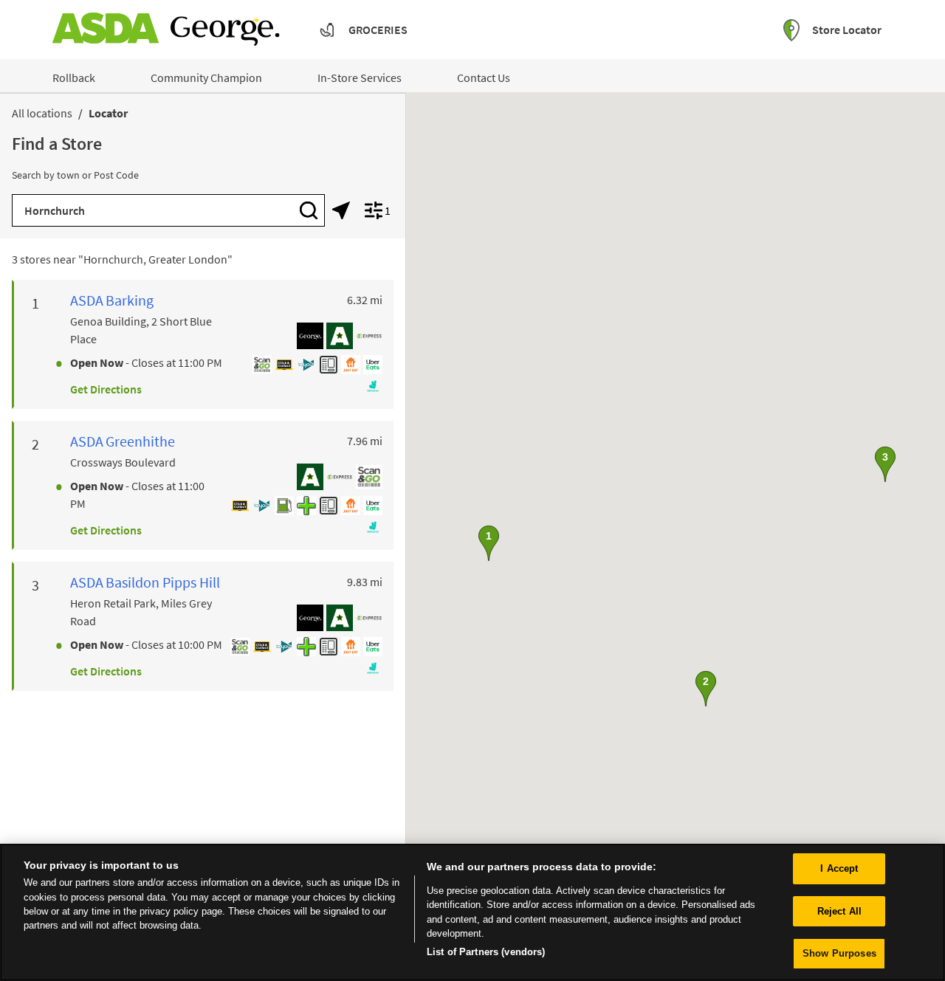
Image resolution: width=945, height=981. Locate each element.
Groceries (378, 29)
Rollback (73, 77)
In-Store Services (359, 77)
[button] (488, 543)
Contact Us (483, 77)
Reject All (839, 911)
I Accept (839, 868)
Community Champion (206, 77)
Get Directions (106, 389)
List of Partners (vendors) (486, 951)
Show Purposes (839, 953)
